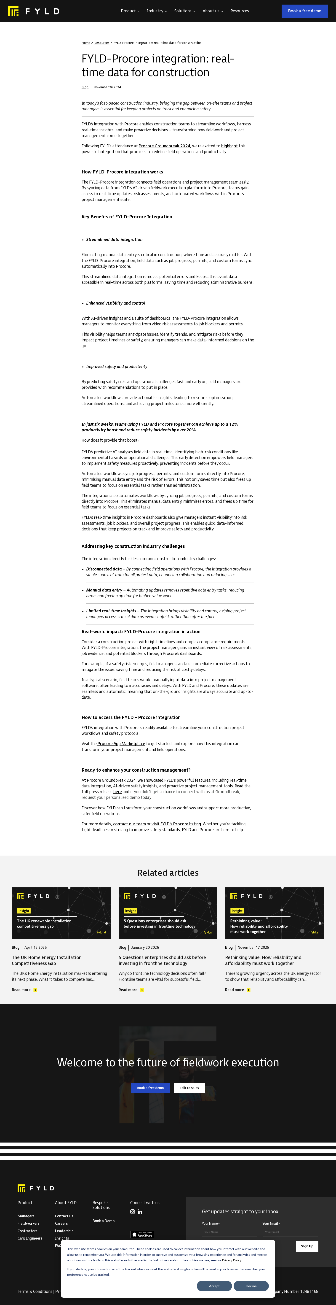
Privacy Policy (231, 1260)
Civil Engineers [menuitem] (30, 1238)
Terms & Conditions (35, 1291)
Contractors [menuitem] (27, 1231)
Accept (214, 1286)
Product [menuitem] (25, 1202)
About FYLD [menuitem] (66, 1202)
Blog (85, 87)
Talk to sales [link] (192, 1089)
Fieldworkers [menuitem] (28, 1223)
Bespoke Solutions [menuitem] (101, 1205)
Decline (251, 1286)
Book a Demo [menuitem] (104, 1221)
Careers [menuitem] (61, 1223)
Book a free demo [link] (308, 12)
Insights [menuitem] (62, 1238)
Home (86, 43)
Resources (101, 43)
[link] (33, 11)
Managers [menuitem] (26, 1216)
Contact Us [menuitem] (64, 1216)
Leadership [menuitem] (64, 1231)
